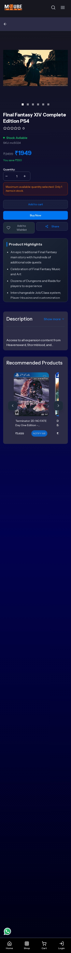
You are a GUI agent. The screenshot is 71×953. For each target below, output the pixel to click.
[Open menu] (63, 7)
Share (55, 226)
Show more (52, 319)
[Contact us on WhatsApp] (7, 931)
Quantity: (9, 169)
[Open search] (53, 7)
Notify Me (39, 433)
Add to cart (35, 204)
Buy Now (35, 215)
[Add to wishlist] (44, 376)
